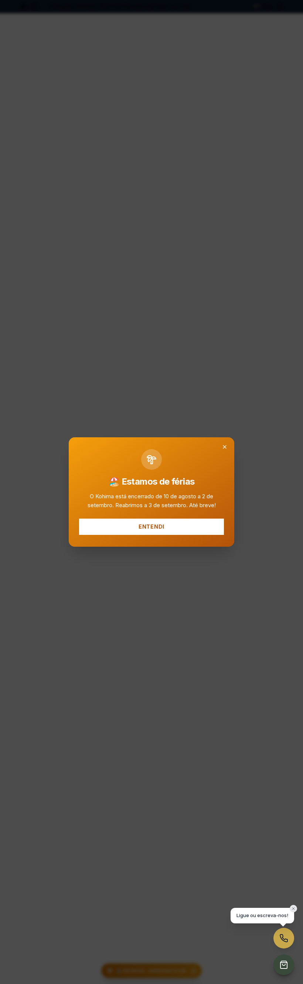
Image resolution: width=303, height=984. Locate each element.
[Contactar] (283, 938)
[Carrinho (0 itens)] (283, 964)
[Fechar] (224, 447)
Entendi (151, 526)
